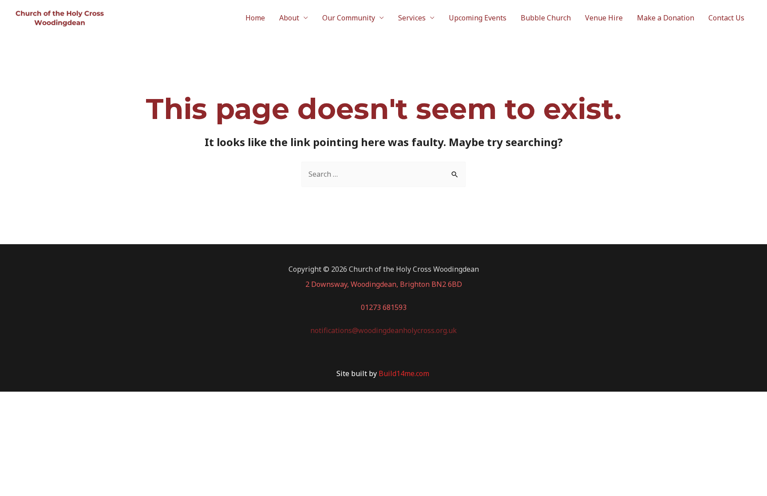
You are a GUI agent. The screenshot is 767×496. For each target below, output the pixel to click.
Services (412, 18)
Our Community (348, 18)
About (289, 18)
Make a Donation (665, 18)
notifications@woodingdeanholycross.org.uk (383, 330)
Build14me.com (405, 373)
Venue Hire (604, 18)
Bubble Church (546, 18)
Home (255, 18)
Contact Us (726, 18)
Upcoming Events (477, 18)
